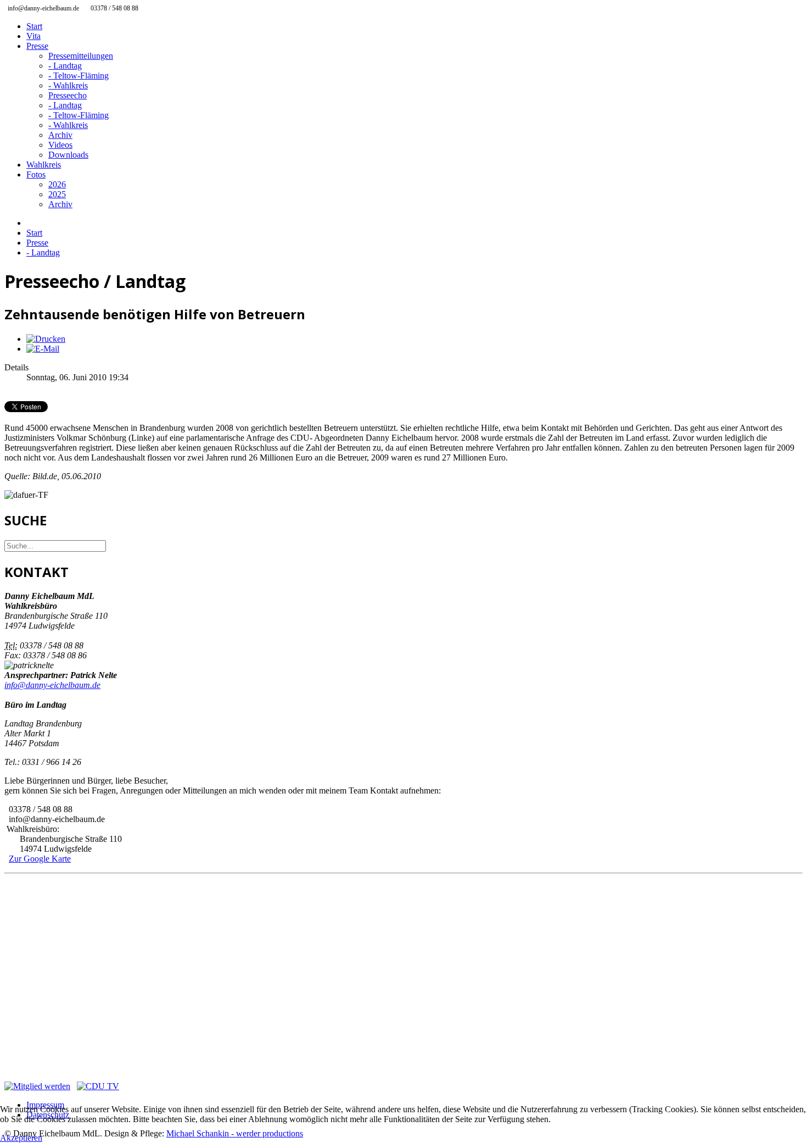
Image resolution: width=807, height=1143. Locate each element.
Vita (33, 36)
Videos (60, 144)
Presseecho (67, 95)
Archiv (60, 135)
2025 (57, 194)
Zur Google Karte (40, 858)
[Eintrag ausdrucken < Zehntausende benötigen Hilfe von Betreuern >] (45, 338)
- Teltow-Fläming (78, 75)
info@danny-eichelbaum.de (52, 685)
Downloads (68, 154)
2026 (57, 184)
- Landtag (65, 65)
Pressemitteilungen (80, 55)
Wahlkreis (43, 164)
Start (34, 26)
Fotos (36, 174)
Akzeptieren (21, 1137)
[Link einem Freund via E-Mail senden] (42, 348)
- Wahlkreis (68, 85)
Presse (37, 46)
